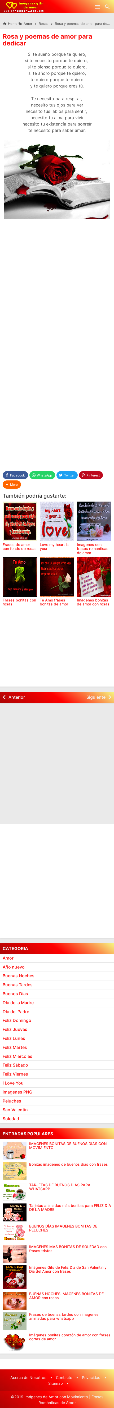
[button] (12, 484)
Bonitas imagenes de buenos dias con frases (68, 1164)
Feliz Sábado (15, 1065)
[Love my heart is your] (57, 521)
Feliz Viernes (15, 1074)
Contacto (64, 1377)
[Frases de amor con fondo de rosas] (20, 521)
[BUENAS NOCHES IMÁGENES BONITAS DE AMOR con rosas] (15, 1301)
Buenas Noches (18, 975)
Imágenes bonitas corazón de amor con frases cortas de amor (70, 1337)
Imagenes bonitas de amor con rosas (93, 602)
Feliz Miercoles (17, 1056)
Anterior (16, 697)
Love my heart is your (54, 546)
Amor (8, 958)
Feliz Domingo (17, 1020)
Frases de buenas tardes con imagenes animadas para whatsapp (64, 1316)
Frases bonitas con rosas (19, 602)
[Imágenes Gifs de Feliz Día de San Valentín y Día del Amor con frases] (15, 1277)
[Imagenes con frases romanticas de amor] (94, 521)
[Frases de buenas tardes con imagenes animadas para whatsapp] (15, 1321)
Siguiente (96, 697)
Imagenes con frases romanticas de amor (92, 548)
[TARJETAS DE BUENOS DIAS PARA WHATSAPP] (15, 1192)
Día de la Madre (18, 1002)
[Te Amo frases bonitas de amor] (57, 577)
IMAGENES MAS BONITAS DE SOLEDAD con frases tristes (68, 1249)
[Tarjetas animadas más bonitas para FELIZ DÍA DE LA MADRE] (15, 1212)
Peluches (12, 1101)
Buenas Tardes (18, 984)
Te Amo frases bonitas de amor (54, 602)
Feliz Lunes (14, 1038)
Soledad (11, 1118)
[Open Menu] (97, 6)
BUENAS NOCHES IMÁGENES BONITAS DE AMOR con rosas (66, 1296)
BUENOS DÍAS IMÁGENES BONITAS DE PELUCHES (63, 1228)
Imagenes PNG (17, 1092)
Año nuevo (14, 967)
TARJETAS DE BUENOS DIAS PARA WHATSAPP (59, 1187)
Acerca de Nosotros (28, 1377)
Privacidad (91, 1377)
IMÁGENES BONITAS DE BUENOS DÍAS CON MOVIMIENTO (68, 1146)
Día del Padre (16, 1011)
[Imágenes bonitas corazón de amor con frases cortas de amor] (15, 1342)
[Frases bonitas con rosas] (20, 577)
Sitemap (55, 1383)
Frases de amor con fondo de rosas (20, 546)
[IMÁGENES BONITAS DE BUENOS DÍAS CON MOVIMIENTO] (15, 1151)
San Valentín (15, 1109)
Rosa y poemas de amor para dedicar (47, 40)
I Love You (13, 1083)
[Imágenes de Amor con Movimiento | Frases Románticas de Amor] (24, 6)
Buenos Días (15, 993)
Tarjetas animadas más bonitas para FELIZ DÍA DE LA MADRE (70, 1207)
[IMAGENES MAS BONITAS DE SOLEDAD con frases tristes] (15, 1254)
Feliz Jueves (15, 1029)
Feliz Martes (15, 1047)
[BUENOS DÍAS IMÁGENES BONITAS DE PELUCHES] (15, 1233)
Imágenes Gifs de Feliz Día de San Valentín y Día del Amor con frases (68, 1269)
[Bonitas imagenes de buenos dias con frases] (15, 1171)
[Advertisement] (57, 284)
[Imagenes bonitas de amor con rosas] (94, 577)
